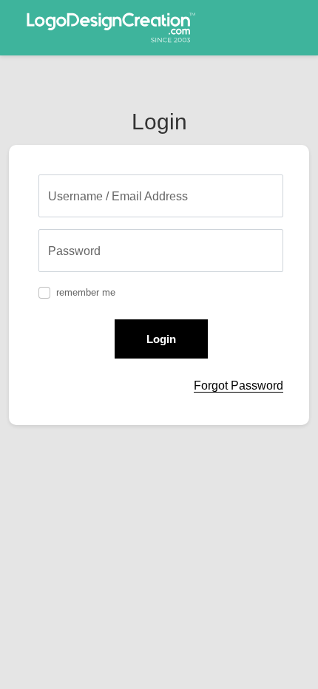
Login (161, 339)
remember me (85, 292)
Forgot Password (238, 385)
